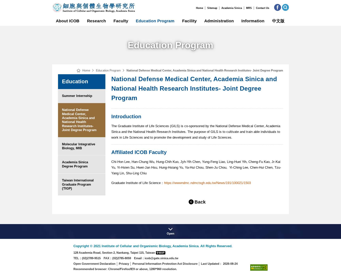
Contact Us (262, 8)
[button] (277, 7)
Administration (219, 21)
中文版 (278, 21)
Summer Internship (77, 96)
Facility (189, 21)
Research (96, 21)
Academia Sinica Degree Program (75, 164)
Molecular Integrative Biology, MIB (78, 146)
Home (199, 8)
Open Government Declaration (94, 263)
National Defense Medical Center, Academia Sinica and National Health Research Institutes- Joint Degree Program (79, 120)
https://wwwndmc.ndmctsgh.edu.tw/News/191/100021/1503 (207, 183)
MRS (249, 8)
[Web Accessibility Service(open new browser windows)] (259, 267)
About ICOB (67, 21)
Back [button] (200, 202)
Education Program (155, 21)
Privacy (124, 263)
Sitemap (212, 8)
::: (195, 8)
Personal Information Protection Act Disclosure (165, 263)
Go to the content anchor (11, 1)
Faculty (120, 21)
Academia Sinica (231, 8)
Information (252, 21)
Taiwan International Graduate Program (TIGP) (78, 184)
